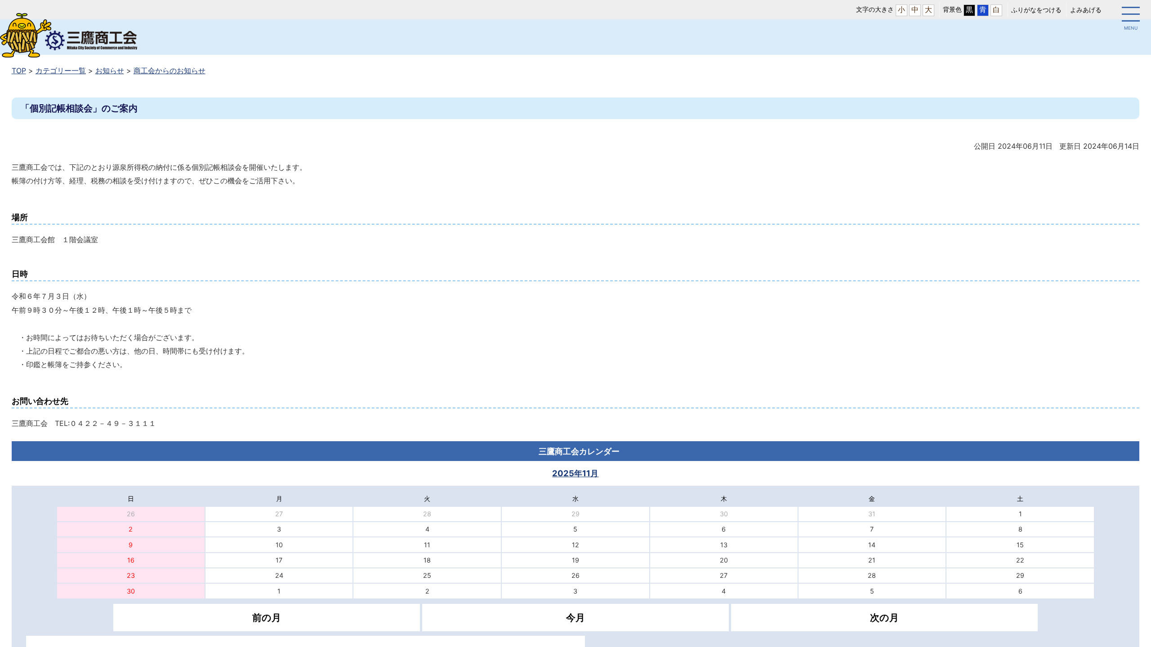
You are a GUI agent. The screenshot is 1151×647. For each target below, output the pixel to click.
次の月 (884, 617)
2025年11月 (575, 473)
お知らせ (109, 70)
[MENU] (1131, 16)
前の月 (266, 617)
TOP (19, 70)
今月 (575, 617)
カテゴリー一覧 (61, 70)
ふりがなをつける (1036, 9)
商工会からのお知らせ (169, 70)
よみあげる (1086, 9)
